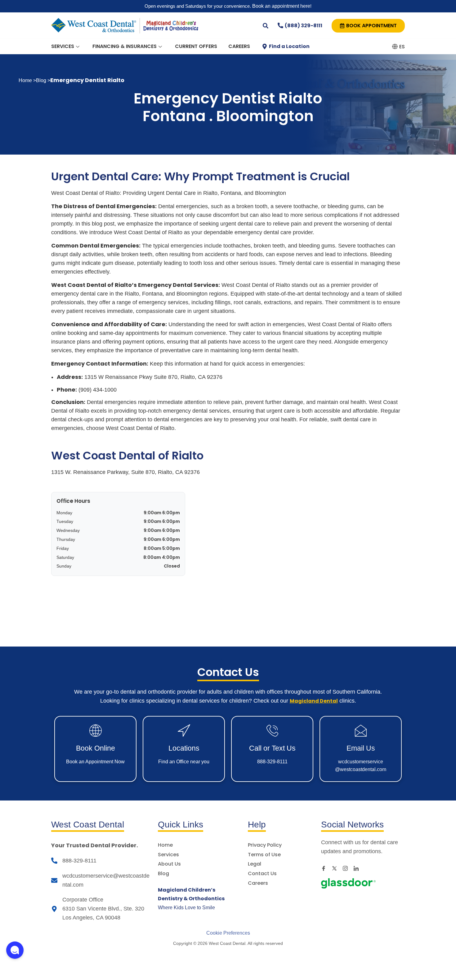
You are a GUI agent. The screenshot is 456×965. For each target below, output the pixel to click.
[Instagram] (347, 868)
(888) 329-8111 (303, 25)
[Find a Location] (264, 46)
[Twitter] (336, 868)
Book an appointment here (280, 6)
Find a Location (289, 46)
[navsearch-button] (265, 25)
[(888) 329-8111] (280, 25)
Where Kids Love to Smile (191, 898)
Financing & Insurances (124, 46)
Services (62, 46)
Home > (27, 80)
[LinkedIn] (358, 868)
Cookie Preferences (228, 933)
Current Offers (196, 46)
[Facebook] (325, 868)
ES (402, 46)
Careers (239, 46)
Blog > (43, 80)
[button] (15, 950)
